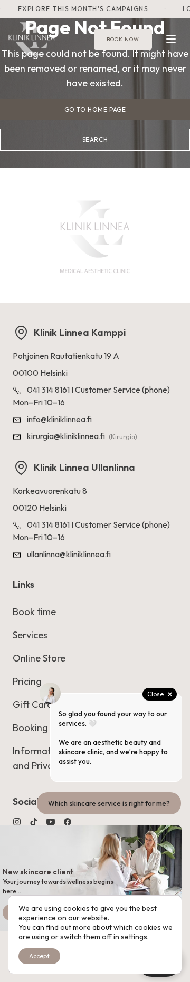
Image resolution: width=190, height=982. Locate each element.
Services (30, 635)
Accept (39, 956)
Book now (123, 39)
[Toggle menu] (171, 39)
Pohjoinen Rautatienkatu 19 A (66, 356)
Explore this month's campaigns (79, 9)
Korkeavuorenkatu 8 (50, 490)
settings (134, 936)
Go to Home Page (95, 109)
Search (95, 139)
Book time (34, 612)
